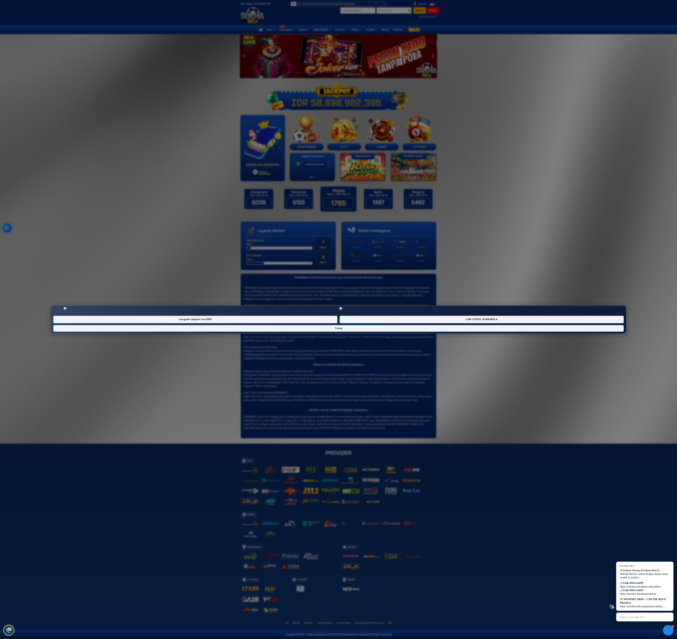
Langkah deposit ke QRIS (195, 319)
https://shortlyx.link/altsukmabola (638, 593)
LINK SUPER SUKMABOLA (482, 319)
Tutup (338, 328)
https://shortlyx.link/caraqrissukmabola (641, 606)
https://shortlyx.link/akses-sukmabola (640, 586)
